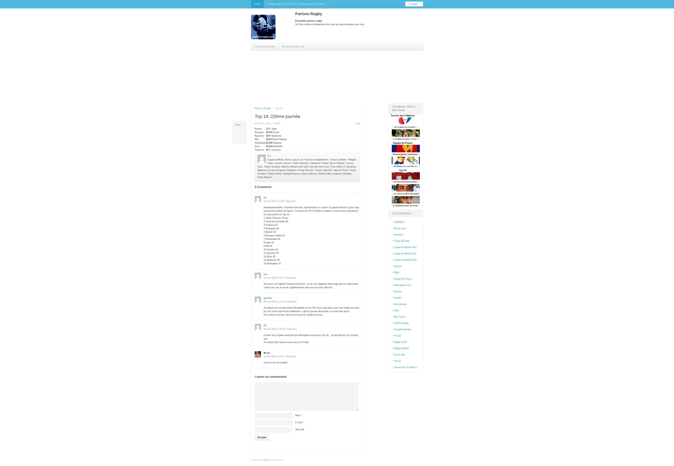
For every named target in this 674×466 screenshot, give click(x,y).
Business (398, 234)
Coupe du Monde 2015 (405, 260)
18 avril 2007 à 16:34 (274, 329)
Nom (298, 415)
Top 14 (402, 170)
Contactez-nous (276, 459)
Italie (396, 310)
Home (257, 4)
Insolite (397, 297)
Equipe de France (402, 143)
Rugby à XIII (400, 342)
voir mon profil (265, 46)
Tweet (237, 124)
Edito (396, 272)
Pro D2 (397, 335)
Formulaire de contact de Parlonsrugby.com (295, 4)
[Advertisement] (337, 76)
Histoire (398, 291)
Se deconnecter (293, 46)
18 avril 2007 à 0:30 (274, 201)
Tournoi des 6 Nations (403, 115)
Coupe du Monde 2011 (405, 253)
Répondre (290, 201)
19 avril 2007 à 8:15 (274, 356)
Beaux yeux (400, 228)
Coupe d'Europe (402, 241)
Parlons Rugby (263, 108)
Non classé (399, 316)
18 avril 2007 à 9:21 (274, 277)
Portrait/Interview (402, 329)
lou (265, 274)
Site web (299, 429)
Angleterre (399, 222)
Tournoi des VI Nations (405, 367)
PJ (278, 123)
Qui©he (268, 298)
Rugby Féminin (401, 348)
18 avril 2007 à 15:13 (274, 301)
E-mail (299, 422)
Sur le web (399, 354)
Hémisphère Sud (402, 285)
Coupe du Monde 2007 (405, 247)
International (400, 304)
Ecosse (398, 266)
